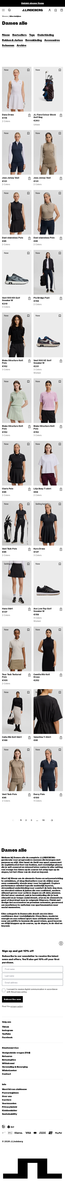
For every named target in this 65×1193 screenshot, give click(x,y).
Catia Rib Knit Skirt (12, 737)
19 (43, 820)
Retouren (7, 1056)
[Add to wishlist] (28, 70)
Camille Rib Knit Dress (42, 676)
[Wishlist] (56, 10)
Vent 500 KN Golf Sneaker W (11, 299)
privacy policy (16, 1006)
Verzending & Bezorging (15, 1067)
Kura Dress (39, 548)
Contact (6, 1074)
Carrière (6, 1100)
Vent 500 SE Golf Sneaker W (42, 362)
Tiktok (5, 1027)
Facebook (7, 1037)
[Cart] (62, 10)
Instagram (7, 1030)
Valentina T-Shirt (42, 737)
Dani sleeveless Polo (12, 237)
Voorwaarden (9, 1103)
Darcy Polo (39, 794)
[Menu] (3, 10)
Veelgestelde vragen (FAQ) (16, 1053)
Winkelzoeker (9, 1070)
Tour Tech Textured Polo (11, 676)
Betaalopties (9, 1060)
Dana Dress (8, 114)
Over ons (7, 1096)
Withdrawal (8, 1063)
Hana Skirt (7, 608)
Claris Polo (7, 488)
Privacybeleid (9, 1107)
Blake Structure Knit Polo (12, 362)
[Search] (9, 10)
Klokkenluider (9, 1111)
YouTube (6, 1034)
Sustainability (9, 1114)
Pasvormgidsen (10, 1093)
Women (5, 16)
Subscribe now (12, 999)
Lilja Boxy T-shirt (42, 488)
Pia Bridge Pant (42, 297)
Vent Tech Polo (9, 548)
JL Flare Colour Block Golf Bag (45, 116)
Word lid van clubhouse (14, 1089)
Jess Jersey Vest (10, 177)
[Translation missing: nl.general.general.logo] (32, 10)
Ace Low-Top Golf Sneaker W (43, 610)
